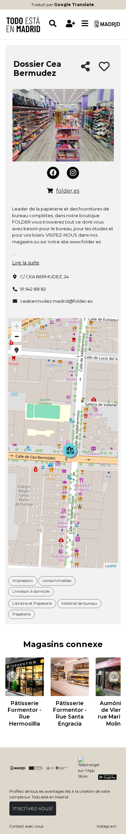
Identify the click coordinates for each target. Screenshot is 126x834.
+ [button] (16, 326)
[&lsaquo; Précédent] (11, 676)
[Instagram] (73, 173)
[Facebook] (53, 173)
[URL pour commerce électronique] (50, 191)
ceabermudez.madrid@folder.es (56, 301)
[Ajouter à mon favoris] (104, 67)
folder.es (67, 191)
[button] (16, 350)
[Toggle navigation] (85, 24)
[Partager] (85, 67)
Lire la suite (25, 263)
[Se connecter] (71, 24)
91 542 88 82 (33, 289)
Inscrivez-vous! (32, 808)
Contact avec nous (26, 826)
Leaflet (110, 565)
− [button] (16, 336)
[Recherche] (56, 24)
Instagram (107, 826)
